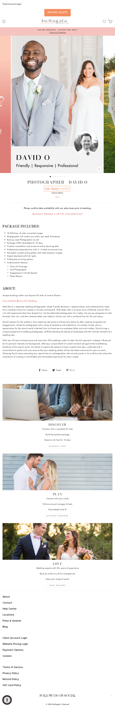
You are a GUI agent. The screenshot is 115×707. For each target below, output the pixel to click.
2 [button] (53, 177)
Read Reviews (58, 585)
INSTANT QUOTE (57, 12)
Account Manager (57, 516)
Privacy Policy (11, 673)
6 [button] (62, 177)
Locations (8, 615)
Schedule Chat (57, 446)
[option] (57, 31)
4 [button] (58, 177)
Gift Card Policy (12, 685)
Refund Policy (11, 679)
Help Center (10, 609)
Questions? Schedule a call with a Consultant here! (57, 213)
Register (55, 188)
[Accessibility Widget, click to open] (7, 700)
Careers (7, 656)
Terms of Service (13, 667)
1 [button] (50, 176)
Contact (7, 603)
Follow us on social (58, 696)
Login (47, 188)
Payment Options (13, 650)
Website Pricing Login (15, 644)
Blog (5, 627)
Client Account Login (12, 3)
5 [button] (60, 177)
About (6, 597)
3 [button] (55, 177)
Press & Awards (12, 621)
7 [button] (65, 177)
